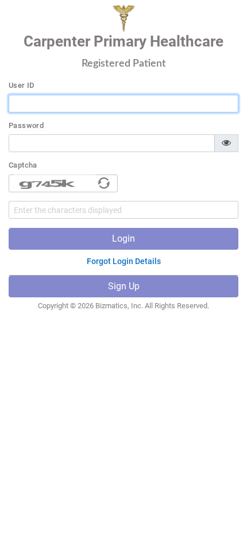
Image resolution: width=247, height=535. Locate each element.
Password (26, 126)
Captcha (23, 165)
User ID (22, 86)
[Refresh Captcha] (104, 183)
